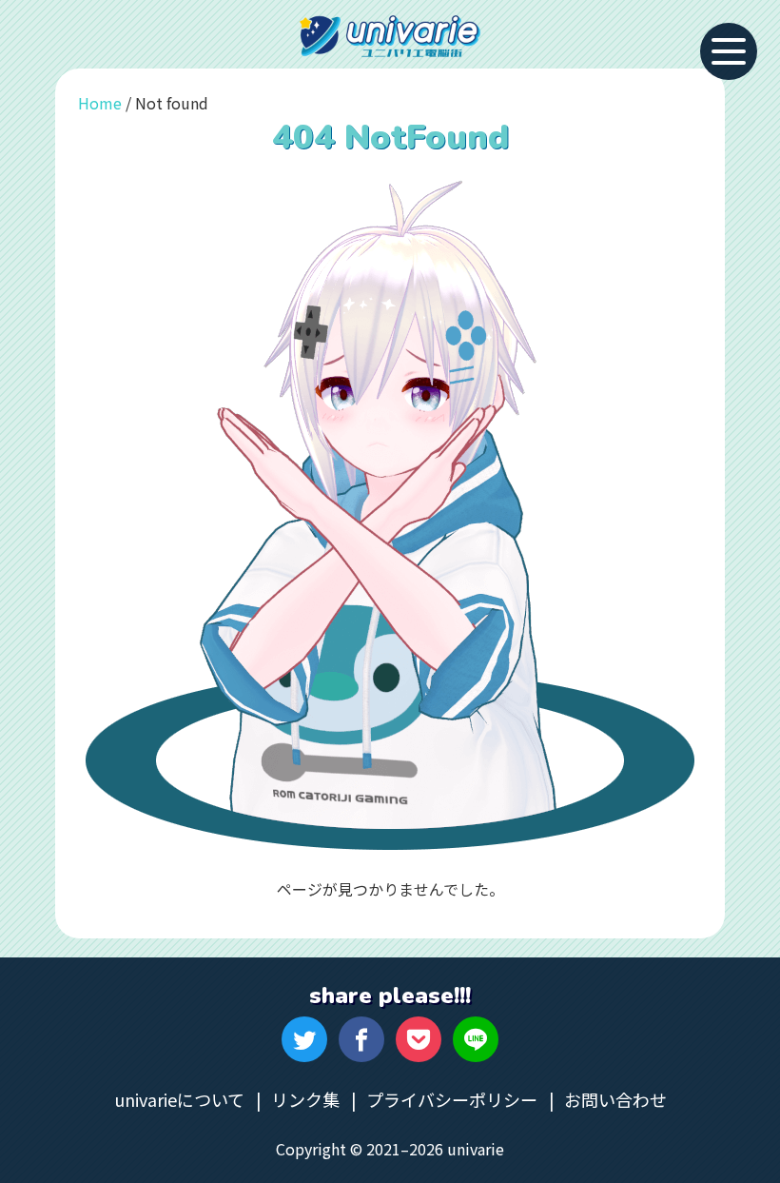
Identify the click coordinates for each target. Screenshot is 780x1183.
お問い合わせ (615, 1099)
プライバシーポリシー (451, 1099)
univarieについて (179, 1099)
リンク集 (305, 1099)
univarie (390, 36)
